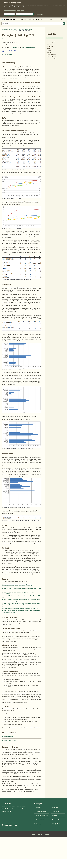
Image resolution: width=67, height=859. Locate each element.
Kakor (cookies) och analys (58, 823)
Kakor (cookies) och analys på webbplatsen (14, 10)
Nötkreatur (49, 44)
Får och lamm (50, 46)
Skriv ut (4, 38)
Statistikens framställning (12, 740)
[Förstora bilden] (21, 168)
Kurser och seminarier (41, 811)
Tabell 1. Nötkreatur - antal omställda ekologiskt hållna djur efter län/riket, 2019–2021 (21, 589)
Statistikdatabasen (7, 54)
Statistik (38, 807)
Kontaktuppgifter (7, 811)
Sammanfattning (51, 37)
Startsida (5, 29)
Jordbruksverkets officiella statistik (25, 29)
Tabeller (49, 52)
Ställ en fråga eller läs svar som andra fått (13, 808)
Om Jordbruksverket (12, 29)
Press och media (40, 819)
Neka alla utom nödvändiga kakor (25, 14)
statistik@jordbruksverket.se (28, 47)
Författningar (55, 807)
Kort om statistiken (51, 54)
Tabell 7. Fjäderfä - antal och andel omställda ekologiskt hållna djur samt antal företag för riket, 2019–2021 (21, 611)
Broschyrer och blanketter (42, 815)
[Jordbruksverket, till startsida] (8, 20)
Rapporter (54, 815)
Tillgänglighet (39, 823)
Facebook (33, 833)
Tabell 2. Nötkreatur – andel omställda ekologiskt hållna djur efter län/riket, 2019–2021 (18, 592)
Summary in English (51, 59)
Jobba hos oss (55, 811)
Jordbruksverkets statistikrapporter (10, 30)
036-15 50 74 (16, 47)
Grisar (48, 48)
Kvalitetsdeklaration (11, 736)
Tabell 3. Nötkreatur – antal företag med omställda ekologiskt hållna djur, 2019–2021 (21, 596)
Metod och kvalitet (51, 56)
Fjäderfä (49, 50)
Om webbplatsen (56, 819)
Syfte (48, 40)
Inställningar (40, 14)
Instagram (40, 833)
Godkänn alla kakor (9, 14)
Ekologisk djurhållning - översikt (54, 42)
